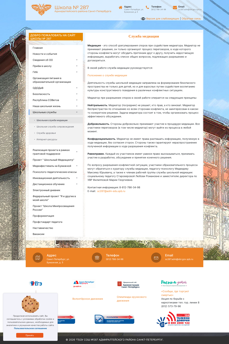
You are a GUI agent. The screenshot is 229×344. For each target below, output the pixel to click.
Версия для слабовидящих (162, 18)
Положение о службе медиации (107, 75)
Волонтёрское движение (87, 298)
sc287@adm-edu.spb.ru (111, 191)
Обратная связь (191, 18)
